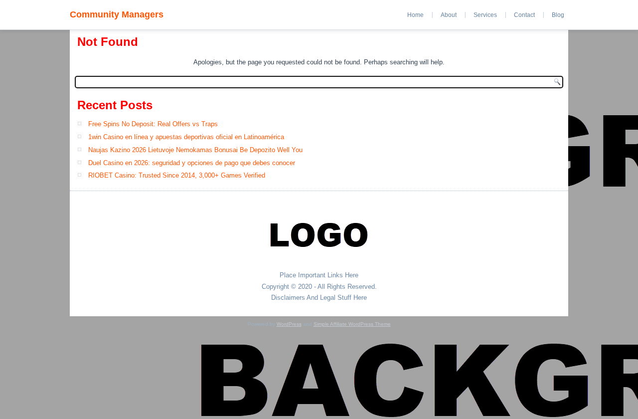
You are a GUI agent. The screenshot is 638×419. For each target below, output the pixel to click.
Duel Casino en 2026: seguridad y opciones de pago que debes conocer (191, 163)
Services (485, 14)
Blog (558, 14)
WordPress (289, 324)
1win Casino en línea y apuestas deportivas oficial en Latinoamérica (186, 137)
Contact (524, 14)
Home (415, 14)
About (449, 14)
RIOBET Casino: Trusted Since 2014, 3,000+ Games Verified (176, 175)
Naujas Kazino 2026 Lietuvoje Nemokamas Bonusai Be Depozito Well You (195, 150)
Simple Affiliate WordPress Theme (352, 324)
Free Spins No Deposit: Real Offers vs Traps (153, 124)
